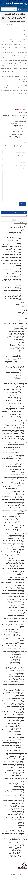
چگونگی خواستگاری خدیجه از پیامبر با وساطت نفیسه (13, 543)
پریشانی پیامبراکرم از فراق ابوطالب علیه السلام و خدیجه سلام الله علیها (14, 708)
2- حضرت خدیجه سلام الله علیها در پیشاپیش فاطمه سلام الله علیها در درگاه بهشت (11, 743)
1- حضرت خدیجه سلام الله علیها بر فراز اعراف (11, 741)
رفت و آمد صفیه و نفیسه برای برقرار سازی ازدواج (14, 559)
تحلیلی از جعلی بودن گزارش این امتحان (13, 466)
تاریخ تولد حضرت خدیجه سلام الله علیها (15, 367)
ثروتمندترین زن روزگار (19, 385)
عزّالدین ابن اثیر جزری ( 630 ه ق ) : (14, 853)
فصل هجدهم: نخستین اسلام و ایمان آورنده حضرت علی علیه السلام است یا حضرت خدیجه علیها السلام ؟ (14, 838)
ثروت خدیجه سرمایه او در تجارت (17, 406)
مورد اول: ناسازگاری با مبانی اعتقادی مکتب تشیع (14, 436)
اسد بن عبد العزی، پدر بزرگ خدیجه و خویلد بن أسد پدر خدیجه (13, 341)
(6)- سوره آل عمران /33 (15, 662)
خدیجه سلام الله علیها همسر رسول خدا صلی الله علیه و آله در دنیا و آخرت (12, 672)
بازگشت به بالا (24, 209)
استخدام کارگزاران (17, 388)
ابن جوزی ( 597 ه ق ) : (16, 852)
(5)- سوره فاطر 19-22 (16, 661)
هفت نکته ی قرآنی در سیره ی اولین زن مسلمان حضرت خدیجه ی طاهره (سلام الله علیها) (13, 137)
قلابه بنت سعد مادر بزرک (12, 363)
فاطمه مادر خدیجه (20, 355)
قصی (20, 350)
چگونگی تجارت (20, 386)
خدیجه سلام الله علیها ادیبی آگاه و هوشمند (15, 606)
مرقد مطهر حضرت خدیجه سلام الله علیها (15, 706)
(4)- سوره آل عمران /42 (15, 659)
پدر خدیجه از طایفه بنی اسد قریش (17, 333)
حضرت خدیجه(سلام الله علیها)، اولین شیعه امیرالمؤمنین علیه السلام (13, 127)
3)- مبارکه (18, 375)
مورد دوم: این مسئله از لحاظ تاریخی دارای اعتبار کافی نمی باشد (13, 439)
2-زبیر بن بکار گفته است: (18, 784)
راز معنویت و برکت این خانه (15, 775)
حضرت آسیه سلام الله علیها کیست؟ (16, 676)
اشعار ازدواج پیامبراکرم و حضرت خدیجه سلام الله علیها (11, 288)
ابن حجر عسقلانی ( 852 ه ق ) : (15, 857)
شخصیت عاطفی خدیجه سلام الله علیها (16, 601)
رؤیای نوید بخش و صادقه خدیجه (17, 469)
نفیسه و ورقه (18, 527)
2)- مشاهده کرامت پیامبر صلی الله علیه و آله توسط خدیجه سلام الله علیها (11, 517)
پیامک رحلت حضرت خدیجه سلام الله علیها (12, 295)
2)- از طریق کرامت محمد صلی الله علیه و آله (12, 452)
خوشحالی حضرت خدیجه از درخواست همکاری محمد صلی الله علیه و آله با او (13, 497)
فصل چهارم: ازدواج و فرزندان (14, 240)
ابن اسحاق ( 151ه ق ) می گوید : (14, 847)
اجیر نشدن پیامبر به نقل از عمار (14, 403)
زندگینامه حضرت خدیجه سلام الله (17, 227)
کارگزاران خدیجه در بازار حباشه (14, 397)
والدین (19, 358)
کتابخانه (25, 310)
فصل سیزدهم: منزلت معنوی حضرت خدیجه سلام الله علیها (12, 267)
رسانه (25, 309)
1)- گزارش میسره (17, 515)
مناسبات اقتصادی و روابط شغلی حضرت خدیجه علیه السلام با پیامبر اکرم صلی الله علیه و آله (12, 134)
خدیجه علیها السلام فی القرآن (18, 653)
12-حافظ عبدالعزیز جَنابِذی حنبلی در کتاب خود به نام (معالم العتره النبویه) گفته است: (13, 806)
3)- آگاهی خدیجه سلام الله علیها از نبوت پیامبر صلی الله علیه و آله (11, 520)
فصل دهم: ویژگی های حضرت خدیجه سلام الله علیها (11, 258)
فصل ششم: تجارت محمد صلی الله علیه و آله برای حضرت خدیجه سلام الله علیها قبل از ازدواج (11, 245)
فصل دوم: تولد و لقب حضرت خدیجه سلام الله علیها (11, 234)
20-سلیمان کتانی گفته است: (18, 819)
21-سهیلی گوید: (20, 821)
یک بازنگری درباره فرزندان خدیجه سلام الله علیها (14, 427)
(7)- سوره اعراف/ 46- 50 (15, 664)
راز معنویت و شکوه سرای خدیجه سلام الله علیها (14, 772)
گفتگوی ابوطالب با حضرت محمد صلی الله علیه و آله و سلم (11, 552)
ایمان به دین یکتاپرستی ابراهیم (17, 474)
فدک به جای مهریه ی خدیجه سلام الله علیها (15, 770)
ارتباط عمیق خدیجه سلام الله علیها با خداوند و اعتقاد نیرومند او (13, 685)
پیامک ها (22, 293)
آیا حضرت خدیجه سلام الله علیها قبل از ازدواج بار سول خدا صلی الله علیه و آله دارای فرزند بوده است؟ (12, 425)
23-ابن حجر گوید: (20, 824)
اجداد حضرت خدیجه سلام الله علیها (16, 349)
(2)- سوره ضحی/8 (17, 656)
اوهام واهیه (18, 574)
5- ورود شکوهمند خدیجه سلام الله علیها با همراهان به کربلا (12, 733)
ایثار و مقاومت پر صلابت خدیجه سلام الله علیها (14, 643)
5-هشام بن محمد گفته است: (18, 789)
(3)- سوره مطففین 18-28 (15, 657)
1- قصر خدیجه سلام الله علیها (14, 723)
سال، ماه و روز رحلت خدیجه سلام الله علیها (15, 690)
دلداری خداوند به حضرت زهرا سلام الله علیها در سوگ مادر (13, 701)
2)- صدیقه (18, 374)
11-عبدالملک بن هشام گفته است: (17, 803)
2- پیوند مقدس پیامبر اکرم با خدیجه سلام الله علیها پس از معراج (11, 632)
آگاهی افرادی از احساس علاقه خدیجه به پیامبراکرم (13, 526)
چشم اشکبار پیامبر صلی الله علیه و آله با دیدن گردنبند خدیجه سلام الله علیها (12, 768)
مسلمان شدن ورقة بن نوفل (18, 642)
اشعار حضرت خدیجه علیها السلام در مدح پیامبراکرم (13, 548)
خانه (26, 224)
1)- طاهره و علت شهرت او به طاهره (13, 372)
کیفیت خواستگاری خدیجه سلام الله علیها (15, 537)
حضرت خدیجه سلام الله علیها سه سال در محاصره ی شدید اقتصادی (13, 646)
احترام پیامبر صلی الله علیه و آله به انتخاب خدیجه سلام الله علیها (12, 583)
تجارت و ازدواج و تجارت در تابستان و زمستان (15, 408)
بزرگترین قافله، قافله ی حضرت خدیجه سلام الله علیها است (11, 417)
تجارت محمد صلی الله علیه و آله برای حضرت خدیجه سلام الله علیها (10, 487)
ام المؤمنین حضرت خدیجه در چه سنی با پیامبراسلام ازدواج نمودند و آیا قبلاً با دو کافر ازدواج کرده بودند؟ (13, 431)
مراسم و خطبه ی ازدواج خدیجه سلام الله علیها (14, 563)
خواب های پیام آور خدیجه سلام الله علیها (15, 538)
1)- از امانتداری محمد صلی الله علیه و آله (12, 447)
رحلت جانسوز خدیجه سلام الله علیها (16, 698)
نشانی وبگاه (23, 162)
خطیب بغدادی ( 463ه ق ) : (15, 850)
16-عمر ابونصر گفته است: (18, 813)
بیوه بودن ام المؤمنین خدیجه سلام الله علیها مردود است (13, 434)
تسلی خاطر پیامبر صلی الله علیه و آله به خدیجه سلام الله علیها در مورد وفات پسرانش (13, 588)
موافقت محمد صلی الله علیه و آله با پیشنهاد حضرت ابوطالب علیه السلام (13, 494)
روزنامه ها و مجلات (20, 306)
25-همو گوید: (21, 827)
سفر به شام (18, 394)
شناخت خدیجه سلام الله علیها (18, 491)
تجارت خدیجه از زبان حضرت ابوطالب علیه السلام (12, 401)
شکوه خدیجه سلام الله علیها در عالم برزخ (15, 720)
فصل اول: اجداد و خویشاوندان (14, 232)
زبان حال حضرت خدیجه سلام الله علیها (16, 560)
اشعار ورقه (18, 460)
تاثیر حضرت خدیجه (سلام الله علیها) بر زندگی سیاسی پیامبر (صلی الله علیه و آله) (13, 131)
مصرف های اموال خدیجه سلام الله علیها (16, 615)
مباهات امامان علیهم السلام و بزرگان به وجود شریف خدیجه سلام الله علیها (13, 682)
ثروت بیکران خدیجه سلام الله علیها (16, 607)
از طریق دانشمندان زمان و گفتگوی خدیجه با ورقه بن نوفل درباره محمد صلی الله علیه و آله (11, 457)
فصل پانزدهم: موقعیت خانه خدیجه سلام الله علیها (11, 274)
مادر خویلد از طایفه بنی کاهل (18, 347)
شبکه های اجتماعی (23, 320)
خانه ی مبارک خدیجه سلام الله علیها (16, 756)
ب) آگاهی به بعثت (20, 455)
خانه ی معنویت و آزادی (16, 773)
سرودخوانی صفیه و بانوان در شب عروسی (15, 566)
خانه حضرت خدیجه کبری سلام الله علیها (15, 755)
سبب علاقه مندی (20, 513)
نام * (25, 149)
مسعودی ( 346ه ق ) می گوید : (15, 849)
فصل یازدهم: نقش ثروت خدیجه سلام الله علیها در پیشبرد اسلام (11, 261)
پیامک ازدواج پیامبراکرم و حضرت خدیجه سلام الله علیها (11, 299)
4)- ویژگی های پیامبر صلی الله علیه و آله (12, 523)
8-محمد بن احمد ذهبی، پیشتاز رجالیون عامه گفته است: (13, 796)
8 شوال (22, 303)
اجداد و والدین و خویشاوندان (18, 330)
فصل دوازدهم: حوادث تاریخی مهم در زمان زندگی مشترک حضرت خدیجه (15, 619)
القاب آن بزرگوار (20, 369)
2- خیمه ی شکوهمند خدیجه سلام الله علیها (12, 725)
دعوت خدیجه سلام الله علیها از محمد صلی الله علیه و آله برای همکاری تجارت (13, 483)
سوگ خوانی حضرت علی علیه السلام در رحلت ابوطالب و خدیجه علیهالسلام (13, 712)
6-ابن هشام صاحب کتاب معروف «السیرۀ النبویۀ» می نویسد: (13, 791)
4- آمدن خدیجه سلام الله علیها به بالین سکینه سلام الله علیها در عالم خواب (11, 730)
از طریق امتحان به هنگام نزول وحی (14, 465)
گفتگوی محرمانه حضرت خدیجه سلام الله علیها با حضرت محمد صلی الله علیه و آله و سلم (11, 555)
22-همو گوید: (21, 822)
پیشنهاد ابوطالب (14, 449)
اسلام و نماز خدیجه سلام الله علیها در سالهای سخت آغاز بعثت (13, 639)
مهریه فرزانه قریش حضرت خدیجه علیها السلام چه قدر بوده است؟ (12, 834)
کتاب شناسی (21, 312)
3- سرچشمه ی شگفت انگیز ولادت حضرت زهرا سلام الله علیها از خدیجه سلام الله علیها (11, 635)
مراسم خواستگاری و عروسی (18, 549)
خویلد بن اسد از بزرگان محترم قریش (16, 334)
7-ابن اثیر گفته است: (19, 794)
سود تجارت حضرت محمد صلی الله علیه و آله (15, 505)
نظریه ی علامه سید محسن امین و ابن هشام (15, 581)
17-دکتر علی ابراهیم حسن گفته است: (16, 814)
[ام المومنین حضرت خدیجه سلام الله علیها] (20, 865)
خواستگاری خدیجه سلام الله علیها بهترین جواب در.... (13, 573)
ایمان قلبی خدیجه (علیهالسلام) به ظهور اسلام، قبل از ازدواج (13, 603)
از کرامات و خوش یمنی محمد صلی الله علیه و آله (14, 507)
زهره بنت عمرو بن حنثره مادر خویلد (16, 345)
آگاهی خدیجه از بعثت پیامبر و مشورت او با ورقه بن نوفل (13, 541)
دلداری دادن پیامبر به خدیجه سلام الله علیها (15, 692)
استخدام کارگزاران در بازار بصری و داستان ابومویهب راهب (12, 390)
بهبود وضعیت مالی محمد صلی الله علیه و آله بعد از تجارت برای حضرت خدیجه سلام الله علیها (14, 503)
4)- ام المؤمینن (17, 377)
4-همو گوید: (21, 788)
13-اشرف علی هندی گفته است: (17, 808)
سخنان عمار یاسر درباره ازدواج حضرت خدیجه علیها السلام (13, 545)
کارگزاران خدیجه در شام (15, 399)
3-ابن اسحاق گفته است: (19, 786)
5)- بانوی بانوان (17, 378)
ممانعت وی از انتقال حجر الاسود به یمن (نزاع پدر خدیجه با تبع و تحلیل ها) (14, 338)
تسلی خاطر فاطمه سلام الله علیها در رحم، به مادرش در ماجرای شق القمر (13, 594)
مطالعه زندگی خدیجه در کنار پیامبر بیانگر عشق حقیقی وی (11, 530)
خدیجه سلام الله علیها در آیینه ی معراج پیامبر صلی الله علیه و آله (13, 625)
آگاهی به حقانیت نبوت (19, 463)
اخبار (26, 318)
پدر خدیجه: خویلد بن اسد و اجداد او (16, 331)
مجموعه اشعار (21, 284)
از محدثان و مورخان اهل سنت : (17, 846)
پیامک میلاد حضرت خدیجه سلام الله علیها (12, 296)
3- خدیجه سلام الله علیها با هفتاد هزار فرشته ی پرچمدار (11, 746)
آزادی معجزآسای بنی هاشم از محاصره (16, 648)
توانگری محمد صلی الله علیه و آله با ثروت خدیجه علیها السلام (13, 500)
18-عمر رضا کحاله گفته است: (18, 816)
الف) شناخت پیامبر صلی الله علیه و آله (16, 444)
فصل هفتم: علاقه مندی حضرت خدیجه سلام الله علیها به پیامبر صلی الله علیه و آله (12, 249)
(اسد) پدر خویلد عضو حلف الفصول (16, 344)
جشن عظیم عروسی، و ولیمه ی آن (17, 565)
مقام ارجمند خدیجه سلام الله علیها (17, 670)
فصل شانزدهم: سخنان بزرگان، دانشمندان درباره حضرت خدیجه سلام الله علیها (12, 277)
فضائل (22, 229)
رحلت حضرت (18, 285)
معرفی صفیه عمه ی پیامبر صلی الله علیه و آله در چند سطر (13, 569)
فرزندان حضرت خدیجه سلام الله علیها (16, 579)
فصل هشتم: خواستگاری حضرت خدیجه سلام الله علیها (11, 252)
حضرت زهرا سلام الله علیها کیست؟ (16, 679)
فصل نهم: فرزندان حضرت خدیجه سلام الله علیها (12, 255)
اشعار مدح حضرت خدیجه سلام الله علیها (12, 290)
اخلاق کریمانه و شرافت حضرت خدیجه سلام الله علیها (11, 412)
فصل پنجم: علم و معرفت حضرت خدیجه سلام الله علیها (11, 242)
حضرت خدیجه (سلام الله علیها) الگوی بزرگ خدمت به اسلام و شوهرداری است (14, 124)
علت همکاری (18, 485)
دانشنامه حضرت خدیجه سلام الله (17, 231)
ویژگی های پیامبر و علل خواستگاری (16, 535)
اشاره (19, 370)
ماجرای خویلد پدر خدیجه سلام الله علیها (15, 562)
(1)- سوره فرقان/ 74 (16, 654)
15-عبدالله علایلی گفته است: (18, 811)
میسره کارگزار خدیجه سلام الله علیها (13, 396)
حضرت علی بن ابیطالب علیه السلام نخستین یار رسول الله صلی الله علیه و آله (13, 843)
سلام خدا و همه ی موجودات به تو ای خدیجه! (15, 750)
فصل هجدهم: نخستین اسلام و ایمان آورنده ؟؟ (11, 281)
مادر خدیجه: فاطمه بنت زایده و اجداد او (13, 356)
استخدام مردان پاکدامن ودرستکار (13, 392)
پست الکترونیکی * (22, 156)
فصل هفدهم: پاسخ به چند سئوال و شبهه (12, 279)
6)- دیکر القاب (17, 380)
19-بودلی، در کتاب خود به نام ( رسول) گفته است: (13, 817)
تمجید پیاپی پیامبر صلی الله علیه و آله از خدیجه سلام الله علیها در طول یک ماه (13, 765)
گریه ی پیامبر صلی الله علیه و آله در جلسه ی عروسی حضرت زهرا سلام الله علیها (13, 762)
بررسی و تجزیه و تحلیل (19, 585)
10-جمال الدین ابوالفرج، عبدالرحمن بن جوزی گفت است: (13, 801)
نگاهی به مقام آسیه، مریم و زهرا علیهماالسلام (14, 675)
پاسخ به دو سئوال (20, 428)
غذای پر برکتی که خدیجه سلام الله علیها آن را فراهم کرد (13, 622)
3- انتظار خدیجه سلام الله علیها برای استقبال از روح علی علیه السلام (11, 727)
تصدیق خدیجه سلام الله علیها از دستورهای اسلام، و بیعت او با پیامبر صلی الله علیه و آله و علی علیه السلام (13, 668)
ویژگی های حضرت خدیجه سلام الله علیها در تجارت (13, 410)
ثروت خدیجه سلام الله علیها (15, 414)
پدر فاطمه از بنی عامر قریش (11, 359)
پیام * (24, 169)
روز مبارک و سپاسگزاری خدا (18, 571)
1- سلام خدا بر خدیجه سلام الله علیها (13, 629)
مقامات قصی (18, 352)
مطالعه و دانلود (21, 314)
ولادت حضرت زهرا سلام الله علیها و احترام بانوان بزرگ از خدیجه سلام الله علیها (13, 591)
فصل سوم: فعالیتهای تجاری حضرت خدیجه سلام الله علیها (11, 238)
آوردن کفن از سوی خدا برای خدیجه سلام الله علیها (13, 703)
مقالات (25, 317)
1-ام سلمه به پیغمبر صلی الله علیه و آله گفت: (14, 783)
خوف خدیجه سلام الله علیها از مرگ (17, 697)
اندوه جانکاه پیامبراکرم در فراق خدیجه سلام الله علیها (13, 704)
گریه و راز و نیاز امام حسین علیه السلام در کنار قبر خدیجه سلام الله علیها (14, 715)
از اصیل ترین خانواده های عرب (11, 361)
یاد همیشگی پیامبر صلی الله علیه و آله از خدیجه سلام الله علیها (13, 759)
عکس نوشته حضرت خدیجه (18, 304)
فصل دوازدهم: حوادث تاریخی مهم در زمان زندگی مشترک (12, 264)
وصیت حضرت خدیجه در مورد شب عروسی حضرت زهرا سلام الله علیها (13, 694)
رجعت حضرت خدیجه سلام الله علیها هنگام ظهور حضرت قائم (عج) (14, 718)
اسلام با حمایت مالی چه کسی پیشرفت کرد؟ (15, 831)
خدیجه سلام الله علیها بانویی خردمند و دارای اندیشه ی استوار (13, 472)
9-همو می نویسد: (20, 799)
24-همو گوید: (21, 825)
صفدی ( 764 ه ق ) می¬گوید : (15, 855)
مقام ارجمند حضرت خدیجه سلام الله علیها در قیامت (13, 737)
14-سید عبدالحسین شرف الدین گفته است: (15, 810)
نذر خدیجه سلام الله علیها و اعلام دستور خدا (15, 596)
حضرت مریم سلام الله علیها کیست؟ (16, 678)
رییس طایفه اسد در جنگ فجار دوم (16, 336)
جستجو (14, 220)
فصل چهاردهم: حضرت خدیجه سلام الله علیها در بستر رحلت (14, 116)
